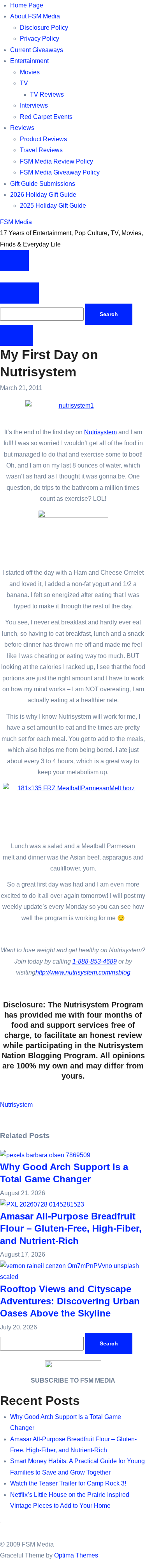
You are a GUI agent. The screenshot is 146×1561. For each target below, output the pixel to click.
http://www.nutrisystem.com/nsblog (82, 972)
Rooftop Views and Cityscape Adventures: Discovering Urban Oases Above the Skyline (70, 1301)
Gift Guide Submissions (42, 183)
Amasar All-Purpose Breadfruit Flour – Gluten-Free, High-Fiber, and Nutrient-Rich (71, 1228)
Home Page (26, 5)
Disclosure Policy (44, 27)
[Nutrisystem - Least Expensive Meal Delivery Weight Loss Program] (1, 1116)
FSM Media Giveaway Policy (60, 172)
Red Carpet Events (46, 116)
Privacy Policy (39, 38)
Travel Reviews (41, 150)
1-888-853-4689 (94, 961)
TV (24, 83)
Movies (30, 72)
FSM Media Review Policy (56, 161)
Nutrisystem (100, 432)
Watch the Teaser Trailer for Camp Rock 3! (68, 1483)
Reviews (22, 127)
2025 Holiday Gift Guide (53, 205)
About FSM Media (35, 16)
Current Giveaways (36, 50)
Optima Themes (76, 1555)
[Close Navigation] (16, 335)
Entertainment (29, 61)
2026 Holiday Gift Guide (43, 194)
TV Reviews (47, 94)
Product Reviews (43, 139)
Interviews (34, 105)
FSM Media (16, 222)
